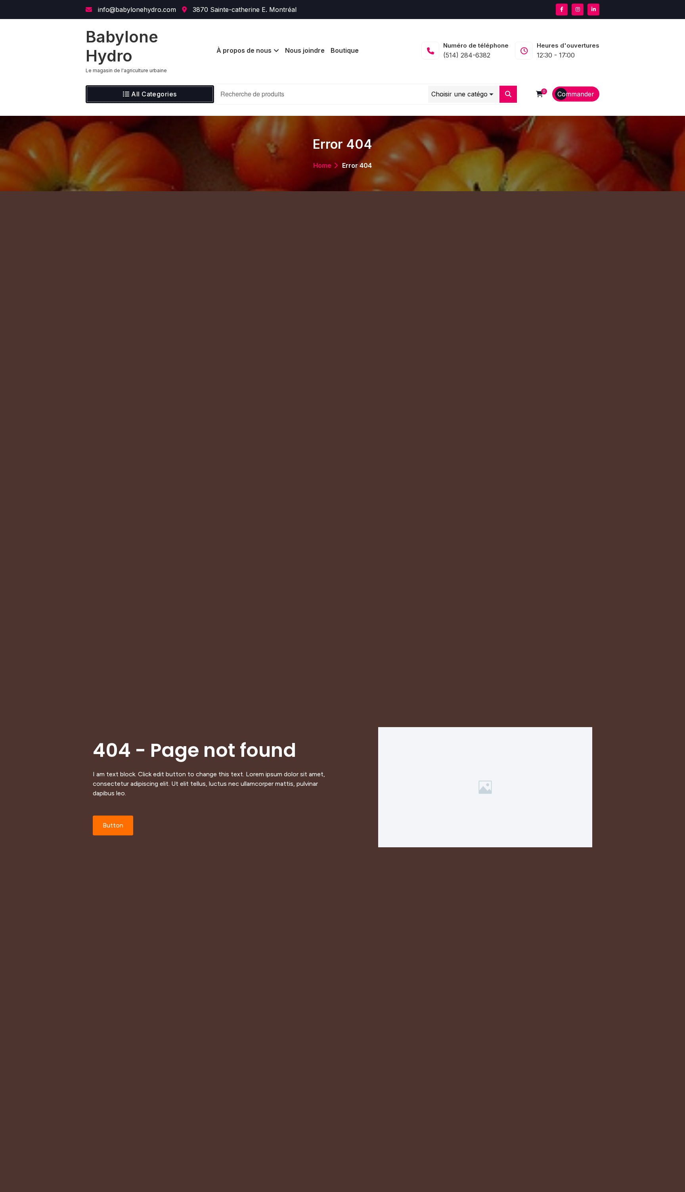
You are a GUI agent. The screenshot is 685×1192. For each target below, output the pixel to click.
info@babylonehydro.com (136, 9)
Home (322, 165)
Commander (575, 94)
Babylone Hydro (122, 46)
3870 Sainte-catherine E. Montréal (244, 9)
